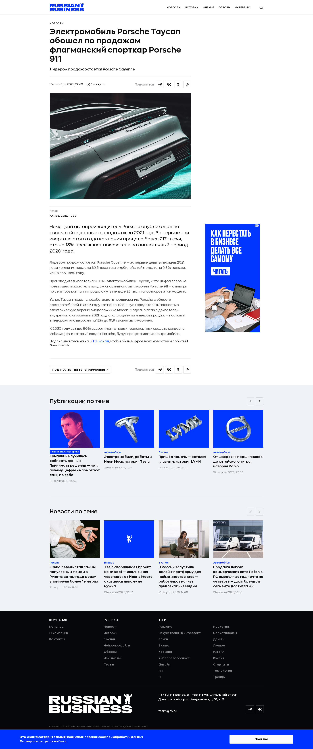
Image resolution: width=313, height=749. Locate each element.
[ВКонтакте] (260, 709)
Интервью (242, 7)
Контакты (57, 639)
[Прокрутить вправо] (259, 401)
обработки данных (128, 737)
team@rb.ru (167, 711)
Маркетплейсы (225, 633)
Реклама (165, 626)
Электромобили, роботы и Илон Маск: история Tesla (128, 459)
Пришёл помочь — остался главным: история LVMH (182, 459)
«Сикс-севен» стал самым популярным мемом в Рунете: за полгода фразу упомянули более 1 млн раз (74, 574)
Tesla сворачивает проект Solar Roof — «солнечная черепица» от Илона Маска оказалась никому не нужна (128, 577)
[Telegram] (250, 709)
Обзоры (224, 7)
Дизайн (164, 664)
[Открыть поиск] (261, 7)
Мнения (208, 7)
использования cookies (92, 737)
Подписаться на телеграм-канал (78, 369)
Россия (218, 658)
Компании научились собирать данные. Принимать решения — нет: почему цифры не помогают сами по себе (75, 465)
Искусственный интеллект (179, 633)
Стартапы (221, 664)
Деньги (218, 639)
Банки (163, 639)
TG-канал (100, 341)
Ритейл (218, 651)
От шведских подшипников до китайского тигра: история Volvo (237, 461)
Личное (219, 645)
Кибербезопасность (174, 658)
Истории (192, 7)
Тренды (219, 677)
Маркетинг (221, 626)
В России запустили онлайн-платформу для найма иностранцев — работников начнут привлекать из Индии (180, 577)
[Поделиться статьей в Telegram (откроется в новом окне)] (160, 84)
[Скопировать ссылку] (187, 84)
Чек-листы (112, 658)
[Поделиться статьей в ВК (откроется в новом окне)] (169, 84)
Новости (174, 7)
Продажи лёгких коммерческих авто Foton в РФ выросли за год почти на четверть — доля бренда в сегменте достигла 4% (238, 577)
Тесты (109, 664)
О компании (58, 633)
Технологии (222, 670)
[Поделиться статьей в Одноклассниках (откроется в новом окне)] (178, 84)
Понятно (261, 739)
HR (160, 670)
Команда (56, 626)
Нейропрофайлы (117, 645)
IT (159, 677)
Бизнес (164, 645)
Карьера (165, 651)
